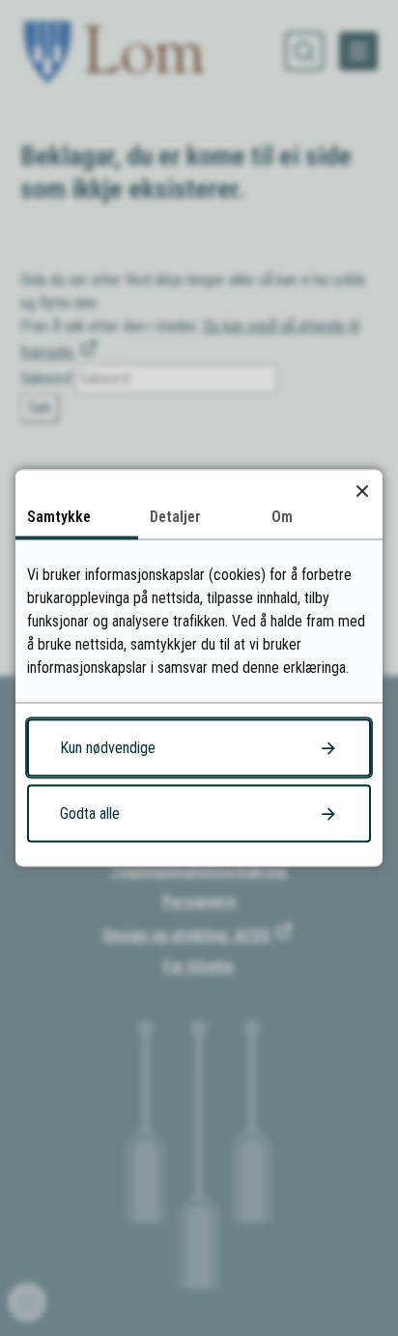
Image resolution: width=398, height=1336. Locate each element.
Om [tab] (282, 517)
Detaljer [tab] (175, 517)
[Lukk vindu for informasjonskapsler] (361, 490)
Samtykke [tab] (59, 517)
